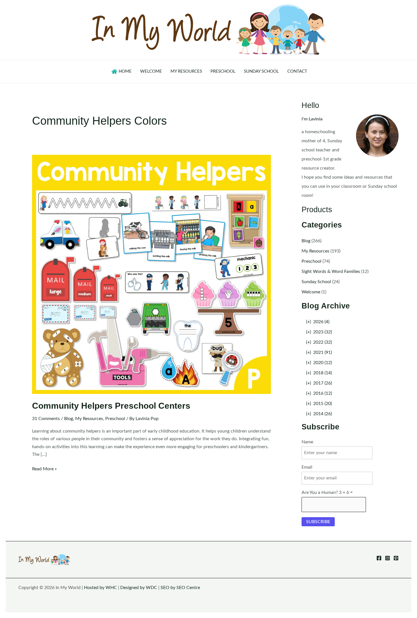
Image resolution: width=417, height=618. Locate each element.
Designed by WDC (138, 587)
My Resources (89, 418)
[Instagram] (387, 558)
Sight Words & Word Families (331, 271)
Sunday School (316, 281)
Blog (68, 418)
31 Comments (46, 418)
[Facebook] (379, 558)
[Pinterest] (396, 558)
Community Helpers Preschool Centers (111, 405)
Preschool (115, 418)
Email (307, 467)
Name (307, 442)
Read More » (44, 469)
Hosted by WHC (100, 587)
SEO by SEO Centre (180, 587)
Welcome (311, 292)
